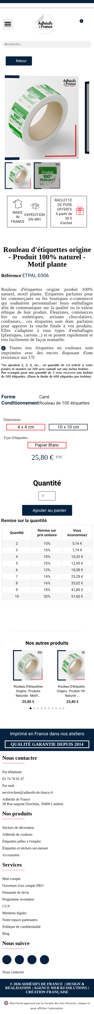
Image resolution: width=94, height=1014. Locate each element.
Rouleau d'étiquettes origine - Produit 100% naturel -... (72, 691)
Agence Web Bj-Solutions (60, 988)
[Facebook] (6, 959)
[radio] (25, 427)
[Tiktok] (44, 959)
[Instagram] (19, 959)
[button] (7, 24)
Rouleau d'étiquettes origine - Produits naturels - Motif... (28, 691)
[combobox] (41, 44)
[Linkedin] (32, 959)
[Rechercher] (88, 44)
